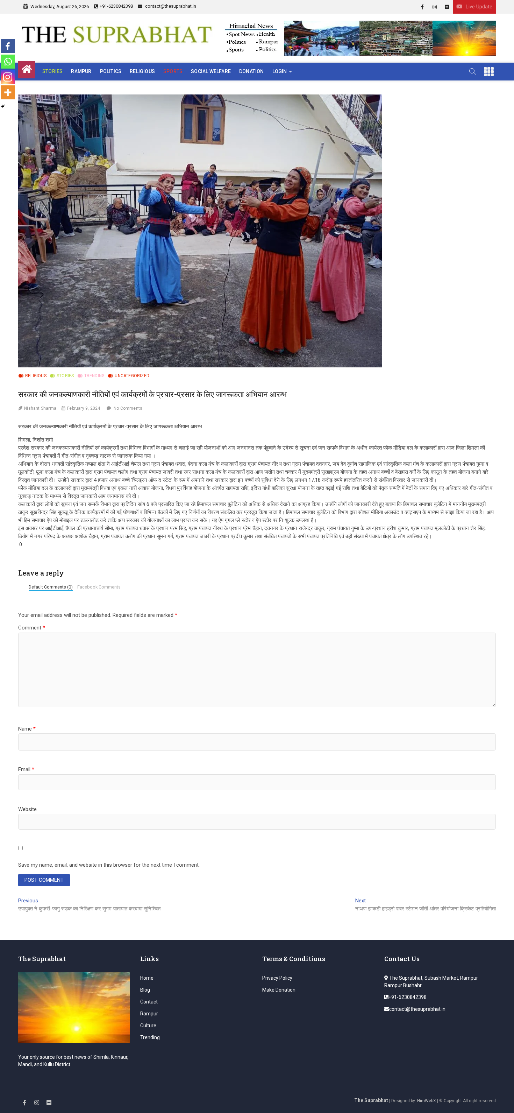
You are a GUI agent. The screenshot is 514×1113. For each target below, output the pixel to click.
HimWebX (426, 1100)
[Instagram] (8, 77)
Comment (31, 628)
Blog (145, 990)
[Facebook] (8, 46)
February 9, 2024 (83, 408)
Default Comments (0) (51, 587)
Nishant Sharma (40, 408)
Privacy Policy (277, 978)
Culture (148, 1025)
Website (27, 809)
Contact (149, 1002)
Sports (173, 71)
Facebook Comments (99, 587)
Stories (52, 71)
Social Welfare (211, 71)
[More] (8, 92)
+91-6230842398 (116, 6)
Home (147, 978)
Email (26, 769)
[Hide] (3, 106)
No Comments (128, 408)
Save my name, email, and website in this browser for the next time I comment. (109, 865)
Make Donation (278, 990)
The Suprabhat (371, 1100)
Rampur (81, 71)
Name (27, 729)
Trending (94, 375)
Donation (251, 71)
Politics (111, 71)
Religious (142, 71)
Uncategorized (132, 375)
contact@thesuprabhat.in (170, 6)
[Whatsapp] (8, 62)
